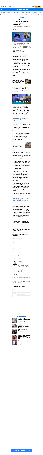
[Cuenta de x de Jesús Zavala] (21, 271)
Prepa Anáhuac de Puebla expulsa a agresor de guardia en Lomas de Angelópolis (18, 81)
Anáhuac (15, 251)
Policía (14, 12)
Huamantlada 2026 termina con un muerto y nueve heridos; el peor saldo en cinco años (24, 337)
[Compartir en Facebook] (15, 47)
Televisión (23, 12)
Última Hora (3, 12)
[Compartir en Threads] (20, 47)
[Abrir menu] (1, 9)
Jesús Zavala (19, 50)
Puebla (27, 6)
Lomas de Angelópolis (17, 255)
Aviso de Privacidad (19, 454)
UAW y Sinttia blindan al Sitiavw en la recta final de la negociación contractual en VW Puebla (23, 326)
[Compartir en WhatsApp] (13, 47)
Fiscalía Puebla (23, 251)
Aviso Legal (26, 454)
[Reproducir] (21, 99)
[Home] (21, 9)
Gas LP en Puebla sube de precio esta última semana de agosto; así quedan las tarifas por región (24, 342)
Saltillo (32, 6)
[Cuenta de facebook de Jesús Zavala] (24, 271)
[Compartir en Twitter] (18, 47)
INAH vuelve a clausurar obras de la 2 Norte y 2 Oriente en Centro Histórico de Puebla (17, 145)
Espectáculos (28, 12)
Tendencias (35, 12)
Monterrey (11, 6)
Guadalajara (18, 6)
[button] (29, 47)
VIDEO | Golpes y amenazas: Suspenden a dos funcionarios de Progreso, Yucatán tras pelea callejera (24, 320)
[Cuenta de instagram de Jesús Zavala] (19, 271)
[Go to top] (30, 450)
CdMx (6, 6)
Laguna (23, 6)
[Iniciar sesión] (41, 9)
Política (18, 12)
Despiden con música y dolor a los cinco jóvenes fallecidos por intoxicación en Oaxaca (24, 331)
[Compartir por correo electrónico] (22, 47)
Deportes (40, 12)
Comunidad (9, 12)
